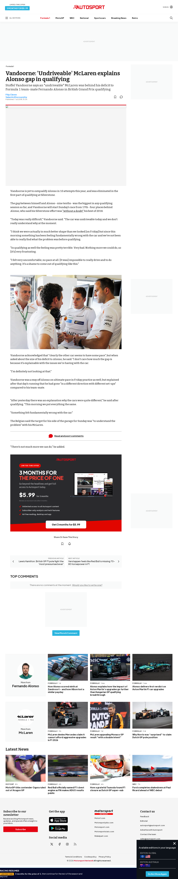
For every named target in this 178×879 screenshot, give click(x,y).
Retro (135, 18)
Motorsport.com (102, 827)
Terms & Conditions (73, 857)
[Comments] (122, 97)
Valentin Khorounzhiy (16, 97)
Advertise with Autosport (151, 830)
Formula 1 (45, 18)
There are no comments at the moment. (66, 585)
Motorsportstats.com (104, 831)
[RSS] (75, 844)
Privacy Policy (105, 857)
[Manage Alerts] (69, 544)
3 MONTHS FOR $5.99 (17, 8)
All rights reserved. (102, 861)
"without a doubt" (73, 211)
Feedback (144, 816)
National (84, 18)
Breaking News (118, 18)
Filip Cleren (11, 95)
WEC (72, 18)
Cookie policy (90, 857)
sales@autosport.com (150, 839)
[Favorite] (115, 97)
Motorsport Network (83, 861)
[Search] (171, 18)
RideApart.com (101, 836)
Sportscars (100, 18)
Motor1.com (100, 818)
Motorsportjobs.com (104, 822)
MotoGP (59, 18)
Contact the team (148, 834)
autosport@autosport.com (152, 825)
